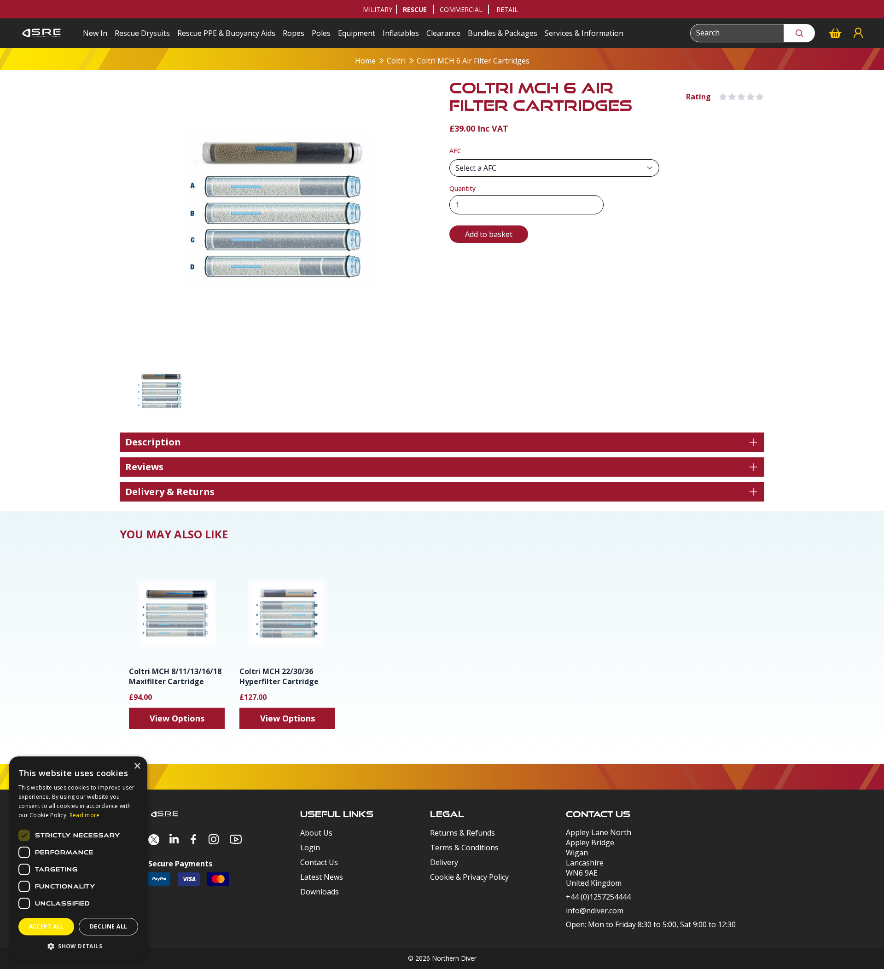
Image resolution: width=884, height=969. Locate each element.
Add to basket (488, 234)
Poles (321, 33)
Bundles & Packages (502, 33)
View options (177, 718)
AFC (455, 150)
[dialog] (78, 858)
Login (310, 847)
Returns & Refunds (462, 833)
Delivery (444, 862)
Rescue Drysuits (142, 33)
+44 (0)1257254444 (598, 897)
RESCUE (415, 9)
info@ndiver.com (594, 911)
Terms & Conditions (464, 847)
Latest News (321, 877)
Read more (85, 815)
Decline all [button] (108, 926)
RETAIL (507, 9)
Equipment (356, 33)
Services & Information (584, 33)
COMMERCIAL (461, 9)
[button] (78, 946)
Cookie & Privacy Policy (469, 877)
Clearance (443, 33)
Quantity (462, 188)
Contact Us (319, 862)
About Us (316, 833)
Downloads (319, 892)
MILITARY (377, 9)
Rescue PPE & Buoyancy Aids (226, 33)
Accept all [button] (46, 926)
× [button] (137, 766)
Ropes (293, 33)
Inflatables (401, 33)
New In (95, 33)
